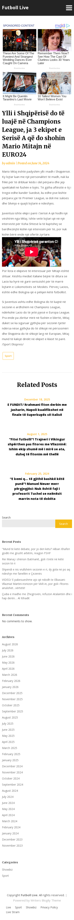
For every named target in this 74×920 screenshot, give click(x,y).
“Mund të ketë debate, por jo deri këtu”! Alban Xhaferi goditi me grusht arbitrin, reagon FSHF (36, 551)
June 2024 (8, 803)
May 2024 (8, 809)
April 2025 (8, 742)
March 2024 (9, 821)
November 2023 (12, 845)
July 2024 (7, 797)
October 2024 (11, 778)
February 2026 (11, 681)
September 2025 (12, 711)
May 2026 (8, 662)
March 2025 (9, 748)
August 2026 (10, 644)
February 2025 (11, 754)
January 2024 (10, 833)
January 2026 (10, 687)
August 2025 (10, 717)
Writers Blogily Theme (46, 900)
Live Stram (13, 912)
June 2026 (8, 656)
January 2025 (10, 760)
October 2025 (11, 705)
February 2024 (11, 827)
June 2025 (8, 729)
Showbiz (7, 869)
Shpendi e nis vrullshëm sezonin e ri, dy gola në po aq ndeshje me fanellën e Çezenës (36, 571)
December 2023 (12, 839)
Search (6, 517)
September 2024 (12, 784)
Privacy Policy (49, 907)
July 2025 (7, 723)
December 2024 (12, 766)
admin (10, 163)
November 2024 (12, 772)
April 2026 (8, 668)
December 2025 (12, 693)
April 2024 (8, 815)
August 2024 (10, 790)
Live (8, 907)
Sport (8, 356)
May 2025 (8, 736)
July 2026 (7, 650)
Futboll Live (15, 7)
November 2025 (12, 699)
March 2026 (9, 675)
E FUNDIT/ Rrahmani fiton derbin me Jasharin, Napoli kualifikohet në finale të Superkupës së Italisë (37, 409)
